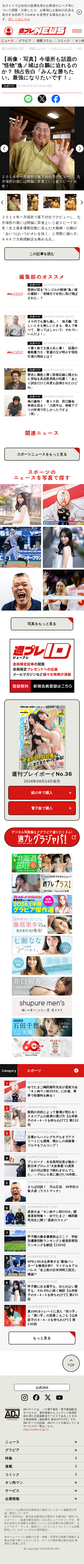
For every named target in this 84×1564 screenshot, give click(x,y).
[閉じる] (79, 12)
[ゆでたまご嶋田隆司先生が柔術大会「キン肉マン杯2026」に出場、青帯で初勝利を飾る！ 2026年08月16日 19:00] (63, 504)
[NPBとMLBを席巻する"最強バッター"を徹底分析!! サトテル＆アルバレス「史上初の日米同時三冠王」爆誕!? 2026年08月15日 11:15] (20, 547)
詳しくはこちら (19, 19)
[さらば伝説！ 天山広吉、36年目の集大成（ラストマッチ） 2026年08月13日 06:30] (20, 590)
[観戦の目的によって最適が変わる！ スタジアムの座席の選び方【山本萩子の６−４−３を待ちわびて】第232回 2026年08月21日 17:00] (20, 504)
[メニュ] (77, 31)
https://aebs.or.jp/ (36, 1429)
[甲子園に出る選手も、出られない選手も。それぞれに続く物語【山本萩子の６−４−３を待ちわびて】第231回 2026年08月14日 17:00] (63, 547)
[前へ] (4, 148)
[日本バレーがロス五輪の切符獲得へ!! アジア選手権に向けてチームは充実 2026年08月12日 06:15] (63, 590)
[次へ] (79, 148)
